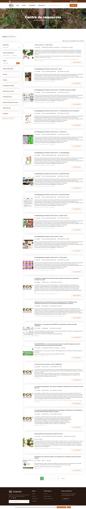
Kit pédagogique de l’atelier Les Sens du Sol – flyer (48, 69)
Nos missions (32, 5)
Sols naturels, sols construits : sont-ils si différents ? (48, 364)
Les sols (24, 5)
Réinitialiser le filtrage (8, 118)
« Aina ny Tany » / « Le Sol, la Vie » (44, 44)
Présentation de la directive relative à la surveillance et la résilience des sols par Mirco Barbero (58, 457)
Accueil (34, 20)
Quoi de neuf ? (41, 5)
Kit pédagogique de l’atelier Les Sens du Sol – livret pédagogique (52, 152)
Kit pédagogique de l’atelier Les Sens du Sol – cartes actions (51, 257)
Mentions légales (47, 496)
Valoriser (43, 20)
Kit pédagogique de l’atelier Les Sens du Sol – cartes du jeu (50, 131)
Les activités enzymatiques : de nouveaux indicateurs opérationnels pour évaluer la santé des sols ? (59, 387)
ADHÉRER (73, 5)
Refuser (68, 507)
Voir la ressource (77, 62)
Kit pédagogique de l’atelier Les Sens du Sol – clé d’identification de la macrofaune (57, 110)
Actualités (34, 501)
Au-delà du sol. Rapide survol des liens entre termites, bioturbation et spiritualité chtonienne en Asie (56, 279)
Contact (45, 493)
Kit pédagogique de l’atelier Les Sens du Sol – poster (49, 236)
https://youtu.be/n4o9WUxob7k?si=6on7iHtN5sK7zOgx (51, 333)
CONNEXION (65, 498)
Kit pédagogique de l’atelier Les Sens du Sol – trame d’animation (52, 194)
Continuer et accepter (61, 507)
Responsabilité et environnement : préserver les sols (49, 433)
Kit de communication (48, 498)
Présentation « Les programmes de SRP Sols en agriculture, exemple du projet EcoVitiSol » (56, 325)
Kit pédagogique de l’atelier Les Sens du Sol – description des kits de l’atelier (55, 90)
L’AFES (17, 5)
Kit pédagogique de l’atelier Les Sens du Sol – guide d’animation (52, 173)
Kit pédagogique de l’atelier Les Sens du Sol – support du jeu (51, 215)
